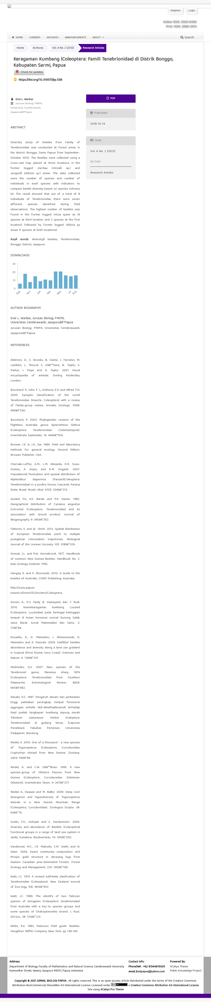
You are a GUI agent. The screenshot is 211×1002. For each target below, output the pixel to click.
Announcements (75, 37)
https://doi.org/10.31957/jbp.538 (40, 80)
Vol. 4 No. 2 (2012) (63, 48)
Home (19, 37)
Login (192, 10)
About (97, 37)
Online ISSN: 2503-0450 (179, 22)
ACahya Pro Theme (112, 989)
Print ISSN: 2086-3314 (181, 27)
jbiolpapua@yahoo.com (150, 971)
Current (34, 37)
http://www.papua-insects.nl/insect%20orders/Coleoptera (36, 590)
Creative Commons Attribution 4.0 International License (165, 985)
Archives (53, 37)
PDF (112, 98)
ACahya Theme (179, 966)
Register (176, 10)
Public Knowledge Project (186, 970)
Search (189, 38)
